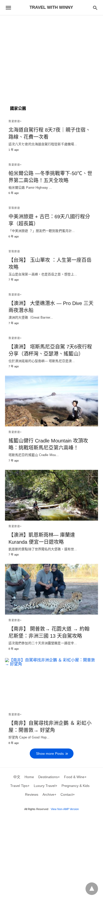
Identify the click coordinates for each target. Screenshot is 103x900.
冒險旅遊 (14, 208)
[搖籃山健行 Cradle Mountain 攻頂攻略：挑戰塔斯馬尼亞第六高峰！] (51, 401)
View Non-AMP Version (65, 809)
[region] (51, 58)
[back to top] (92, 888)
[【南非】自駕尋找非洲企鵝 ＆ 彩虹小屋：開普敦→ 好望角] (51, 683)
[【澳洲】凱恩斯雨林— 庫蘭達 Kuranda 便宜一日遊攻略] (51, 495)
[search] (95, 8)
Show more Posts (50, 754)
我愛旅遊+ (15, 121)
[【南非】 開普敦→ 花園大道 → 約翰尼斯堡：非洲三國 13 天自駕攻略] (51, 589)
